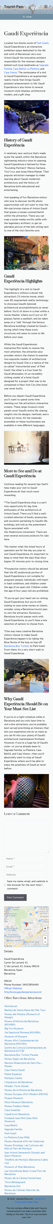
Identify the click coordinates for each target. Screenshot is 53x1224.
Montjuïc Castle (13, 1078)
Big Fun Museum (14, 1028)
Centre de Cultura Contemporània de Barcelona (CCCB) (25, 1049)
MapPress (27, 946)
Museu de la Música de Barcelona (23, 1090)
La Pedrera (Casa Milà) (16, 1137)
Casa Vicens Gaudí (14, 1070)
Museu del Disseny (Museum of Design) (22, 1016)
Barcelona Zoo (12, 1186)
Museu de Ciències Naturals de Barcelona (21, 1191)
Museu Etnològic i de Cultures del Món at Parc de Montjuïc (23, 1147)
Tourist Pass (14, 6)
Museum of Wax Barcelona (19, 1167)
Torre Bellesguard (14, 1182)
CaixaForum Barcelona (16, 1114)
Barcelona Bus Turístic (16, 646)
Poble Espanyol (13, 1074)
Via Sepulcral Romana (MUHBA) (22, 1032)
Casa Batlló (19, 68)
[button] (26, 924)
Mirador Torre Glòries (16, 1086)
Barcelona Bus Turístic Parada (21, 1055)
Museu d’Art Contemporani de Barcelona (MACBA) (21, 1042)
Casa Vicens (10, 72)
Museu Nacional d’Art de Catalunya (24, 1141)
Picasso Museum (13, 1098)
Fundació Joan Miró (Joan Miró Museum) (20, 1120)
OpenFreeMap (34, 946)
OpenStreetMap (44, 946)
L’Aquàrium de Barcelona (18, 1082)
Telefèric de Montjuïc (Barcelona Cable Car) (26, 1161)
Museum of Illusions (15, 1036)
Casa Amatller (12, 1110)
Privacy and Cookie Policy (26, 1202)
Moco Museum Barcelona (18, 1102)
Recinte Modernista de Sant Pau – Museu (23, 1064)
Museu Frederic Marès (16, 1106)
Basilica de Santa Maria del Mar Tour (25, 1010)
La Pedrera (33, 68)
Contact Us (39, 1199)
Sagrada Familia (13, 1129)
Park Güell (43, 43)
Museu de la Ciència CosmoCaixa (22, 1178)
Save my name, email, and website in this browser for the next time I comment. (27, 885)
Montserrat (10, 1006)
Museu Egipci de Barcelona (19, 1059)
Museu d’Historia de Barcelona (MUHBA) (21, 1023)
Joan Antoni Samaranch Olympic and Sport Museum (24, 1154)
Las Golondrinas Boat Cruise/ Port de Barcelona (25, 1172)
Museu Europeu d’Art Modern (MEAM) (26, 1094)
